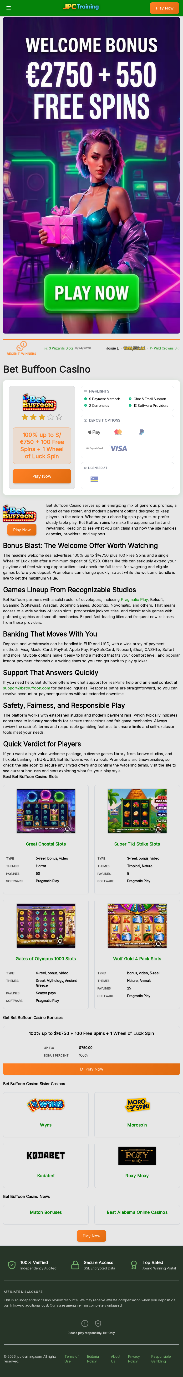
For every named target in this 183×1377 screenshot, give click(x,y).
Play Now (164, 8)
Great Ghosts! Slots (46, 843)
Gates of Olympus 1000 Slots (46, 958)
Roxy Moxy (137, 1175)
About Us (115, 1358)
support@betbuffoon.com (26, 688)
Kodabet (46, 1175)
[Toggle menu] (8, 8)
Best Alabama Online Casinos (137, 1212)
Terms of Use (72, 1358)
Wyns (46, 1124)
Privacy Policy (134, 1358)
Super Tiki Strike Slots (137, 843)
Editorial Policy (93, 1358)
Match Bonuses (46, 1212)
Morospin (137, 1124)
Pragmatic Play (134, 599)
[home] (82, 12)
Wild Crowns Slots (142, 348)
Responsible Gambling (161, 1358)
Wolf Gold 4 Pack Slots (137, 958)
